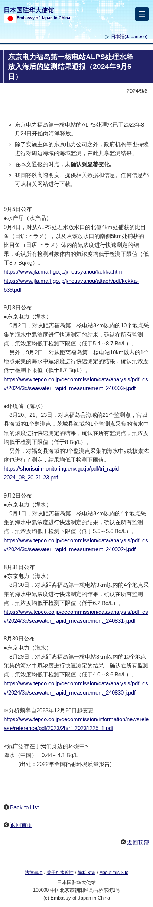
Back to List (24, 807)
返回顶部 (138, 842)
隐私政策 (86, 872)
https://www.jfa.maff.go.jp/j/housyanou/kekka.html (63, 271)
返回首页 (21, 825)
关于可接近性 (60, 872)
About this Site (114, 872)
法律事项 (34, 872)
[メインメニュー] (142, 14)
